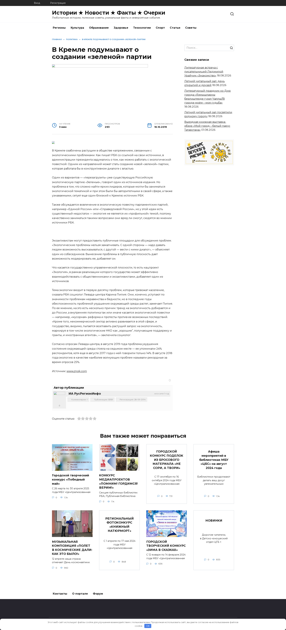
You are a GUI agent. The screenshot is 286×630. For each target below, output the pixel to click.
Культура (77, 27)
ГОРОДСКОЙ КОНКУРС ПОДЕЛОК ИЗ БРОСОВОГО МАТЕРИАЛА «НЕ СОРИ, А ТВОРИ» (166, 460)
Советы (190, 27)
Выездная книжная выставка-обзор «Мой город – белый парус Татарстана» (207, 125)
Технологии (142, 27)
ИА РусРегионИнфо (85, 393)
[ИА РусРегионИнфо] (59, 397)
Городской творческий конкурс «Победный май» (70, 479)
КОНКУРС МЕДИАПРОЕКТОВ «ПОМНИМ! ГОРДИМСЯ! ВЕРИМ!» (118, 481)
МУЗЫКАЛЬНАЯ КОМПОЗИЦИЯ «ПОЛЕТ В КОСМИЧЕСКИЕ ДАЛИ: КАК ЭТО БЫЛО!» (72, 548)
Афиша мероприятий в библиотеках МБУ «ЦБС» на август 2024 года (213, 460)
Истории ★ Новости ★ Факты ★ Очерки (108, 12)
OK (148, 626)
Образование (99, 27)
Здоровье (121, 27)
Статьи (175, 27)
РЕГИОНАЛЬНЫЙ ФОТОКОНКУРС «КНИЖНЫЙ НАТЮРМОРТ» (119, 524)
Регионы (59, 27)
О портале (80, 593)
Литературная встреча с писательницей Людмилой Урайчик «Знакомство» (203, 71)
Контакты (60, 593)
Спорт (160, 27)
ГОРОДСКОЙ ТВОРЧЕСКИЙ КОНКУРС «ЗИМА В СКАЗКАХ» (166, 545)
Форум (98, 593)
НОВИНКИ (213, 520)
